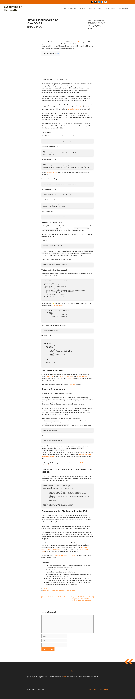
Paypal (64, 676)
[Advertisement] (67, 68)
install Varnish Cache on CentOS (65, 555)
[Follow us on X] (72, 671)
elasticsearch (54, 590)
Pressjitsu (79, 107)
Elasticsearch (75, 42)
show (57, 53)
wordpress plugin (70, 590)
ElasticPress (49, 376)
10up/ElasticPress (73, 109)
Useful (101, 8)
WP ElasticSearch (82, 376)
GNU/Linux (92, 8)
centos (48, 590)
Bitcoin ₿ (34, 677)
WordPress (71, 384)
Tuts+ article (70, 378)
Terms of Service (103, 689)
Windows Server (124, 8)
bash (44, 590)
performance (62, 590)
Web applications (110, 8)
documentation (57, 305)
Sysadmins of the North (68, 8)
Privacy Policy (93, 689)
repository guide (52, 172)
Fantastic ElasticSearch (66, 376)
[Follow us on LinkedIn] (75, 671)
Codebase (82, 8)
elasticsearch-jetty (56, 549)
